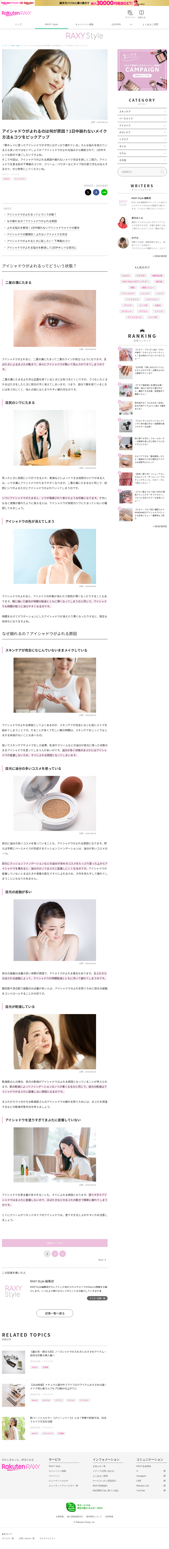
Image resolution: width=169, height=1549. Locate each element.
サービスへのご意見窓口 (104, 1481)
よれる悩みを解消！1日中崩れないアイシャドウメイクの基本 (43, 228)
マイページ (54, 1476)
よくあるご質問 (150, 24)
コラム (122, 153)
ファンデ (159, 311)
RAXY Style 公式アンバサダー (136, 281)
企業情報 (60, 1516)
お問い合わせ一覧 (27, 1538)
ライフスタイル (134, 317)
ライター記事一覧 (97, 1298)
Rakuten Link (142, 1485)
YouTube (140, 1490)
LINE (138, 1481)
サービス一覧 (8, 1538)
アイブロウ (84, 1400)
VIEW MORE (160, 256)
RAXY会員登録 (143, 1466)
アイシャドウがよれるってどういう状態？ (32, 214)
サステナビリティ (47, 1538)
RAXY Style (51, 24)
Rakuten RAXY (16, 13)
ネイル (122, 146)
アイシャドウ (20, 178)
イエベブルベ (48, 1433)
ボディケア (125, 132)
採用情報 (109, 1516)
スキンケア (125, 111)
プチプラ (58, 1400)
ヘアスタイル (132, 299)
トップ (18, 24)
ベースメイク (126, 118)
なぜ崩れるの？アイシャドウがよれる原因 (32, 221)
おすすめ (46, 1400)
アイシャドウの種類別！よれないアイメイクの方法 (37, 234)
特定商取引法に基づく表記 (105, 1490)
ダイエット (127, 311)
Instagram (141, 1476)
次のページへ (55, 1243)
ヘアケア (123, 139)
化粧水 (158, 305)
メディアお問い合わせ (103, 1471)
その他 (122, 160)
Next (102, 1259)
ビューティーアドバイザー (62, 1485)
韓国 (133, 287)
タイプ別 (153, 317)
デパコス (71, 1400)
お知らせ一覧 (99, 1466)
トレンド (145, 293)
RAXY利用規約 (100, 1485)
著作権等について (94, 1516)
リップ (160, 293)
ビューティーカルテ (58, 1481)
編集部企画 (157, 275)
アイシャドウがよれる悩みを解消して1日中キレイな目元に (42, 247)
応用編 (45, 1367)
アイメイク (15, 174)
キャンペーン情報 (84, 24)
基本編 (159, 281)
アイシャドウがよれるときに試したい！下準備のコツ (38, 241)
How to (6, 178)
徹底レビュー (148, 287)
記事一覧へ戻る (55, 1313)
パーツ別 (143, 305)
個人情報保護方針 (75, 1516)
